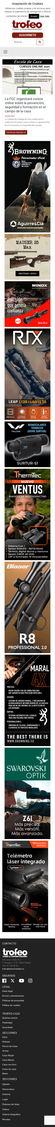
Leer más (44, 16)
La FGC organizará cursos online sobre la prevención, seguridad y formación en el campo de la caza (25, 105)
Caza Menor (8, 1060)
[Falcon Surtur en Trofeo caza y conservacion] (27, 444)
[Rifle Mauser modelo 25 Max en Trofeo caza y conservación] (27, 256)
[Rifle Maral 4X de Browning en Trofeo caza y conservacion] (27, 700)
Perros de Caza (9, 1046)
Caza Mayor (8, 1055)
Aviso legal (7, 991)
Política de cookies (11, 1005)
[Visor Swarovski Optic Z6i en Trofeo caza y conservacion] (27, 793)
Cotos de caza (9, 1069)
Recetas (6, 1119)
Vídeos (5, 1109)
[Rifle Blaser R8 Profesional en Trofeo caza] (27, 607)
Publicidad (7, 1022)
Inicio (4, 1037)
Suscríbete (27, 35)
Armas (5, 1051)
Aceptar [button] (34, 16)
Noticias (6, 1041)
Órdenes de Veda (10, 1104)
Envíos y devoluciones (13, 996)
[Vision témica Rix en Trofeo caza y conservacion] (27, 374)
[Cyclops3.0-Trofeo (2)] (25, 886)
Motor (5, 1073)
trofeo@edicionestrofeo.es (13, 969)
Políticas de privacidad (13, 1000)
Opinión (6, 1084)
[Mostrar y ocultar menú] (5, 52)
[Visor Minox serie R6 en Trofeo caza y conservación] (27, 304)
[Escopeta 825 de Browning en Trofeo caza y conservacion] (27, 186)
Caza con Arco (9, 1064)
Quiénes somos (9, 1018)
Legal (5, 1099)
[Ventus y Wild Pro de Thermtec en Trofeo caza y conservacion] (27, 514)
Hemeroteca (8, 1089)
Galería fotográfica (11, 1114)
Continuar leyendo (15, 132)
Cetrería (6, 1094)
